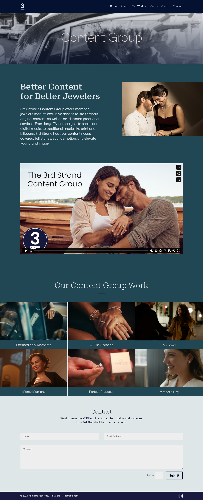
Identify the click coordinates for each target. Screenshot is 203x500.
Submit (174, 475)
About (124, 6)
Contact (178, 6)
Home (113, 6)
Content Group (159, 6)
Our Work (138, 6)
